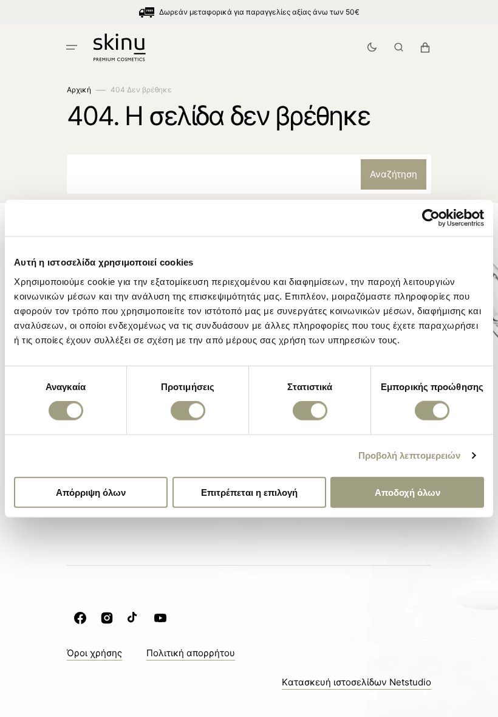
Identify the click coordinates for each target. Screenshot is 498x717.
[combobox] (249, 174)
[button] (71, 47)
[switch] (188, 410)
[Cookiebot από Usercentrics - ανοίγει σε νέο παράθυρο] (431, 218)
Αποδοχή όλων (407, 492)
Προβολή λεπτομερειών (409, 455)
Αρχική (79, 89)
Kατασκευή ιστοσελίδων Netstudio (356, 682)
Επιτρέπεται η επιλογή (249, 492)
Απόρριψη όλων (91, 492)
